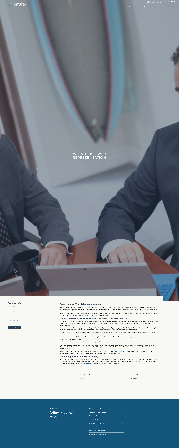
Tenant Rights (157, 6)
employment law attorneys (84, 363)
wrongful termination (121, 351)
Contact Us (84, 379)
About (118, 6)
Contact (174, 6)
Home (114, 6)
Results (165, 6)
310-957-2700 (171, 1)
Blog (169, 6)
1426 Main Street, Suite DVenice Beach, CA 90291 (156, 1)
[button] (126, 6)
